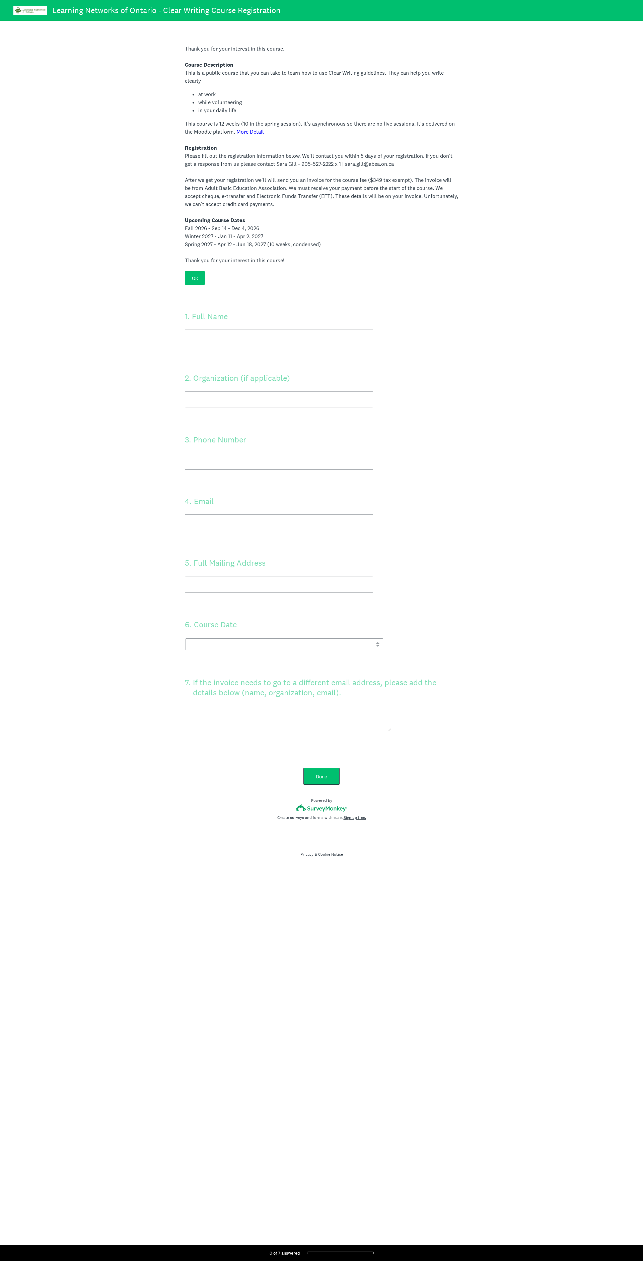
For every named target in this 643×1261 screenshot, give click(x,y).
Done (321, 776)
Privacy (306, 854)
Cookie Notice (330, 854)
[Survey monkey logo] (321, 808)
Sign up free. (355, 817)
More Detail (250, 131)
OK (195, 278)
